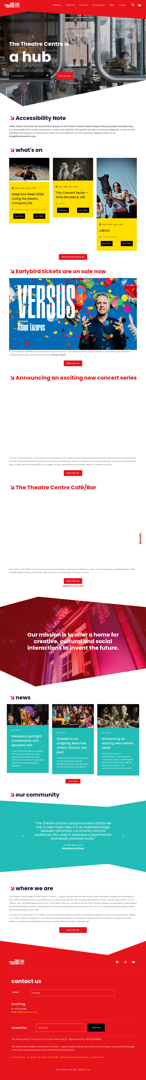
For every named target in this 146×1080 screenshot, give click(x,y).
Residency (57, 5)
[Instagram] (125, 962)
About (112, 5)
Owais (87, 1069)
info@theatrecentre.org (27, 1012)
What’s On (70, 5)
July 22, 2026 (15, 730)
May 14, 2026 (61, 733)
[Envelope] (133, 962)
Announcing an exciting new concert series (117, 743)
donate (140, 538)
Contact (122, 5)
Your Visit (83, 5)
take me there (65, 76)
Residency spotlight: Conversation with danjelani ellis (26, 740)
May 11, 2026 (106, 733)
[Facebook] (117, 962)
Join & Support (98, 5)
